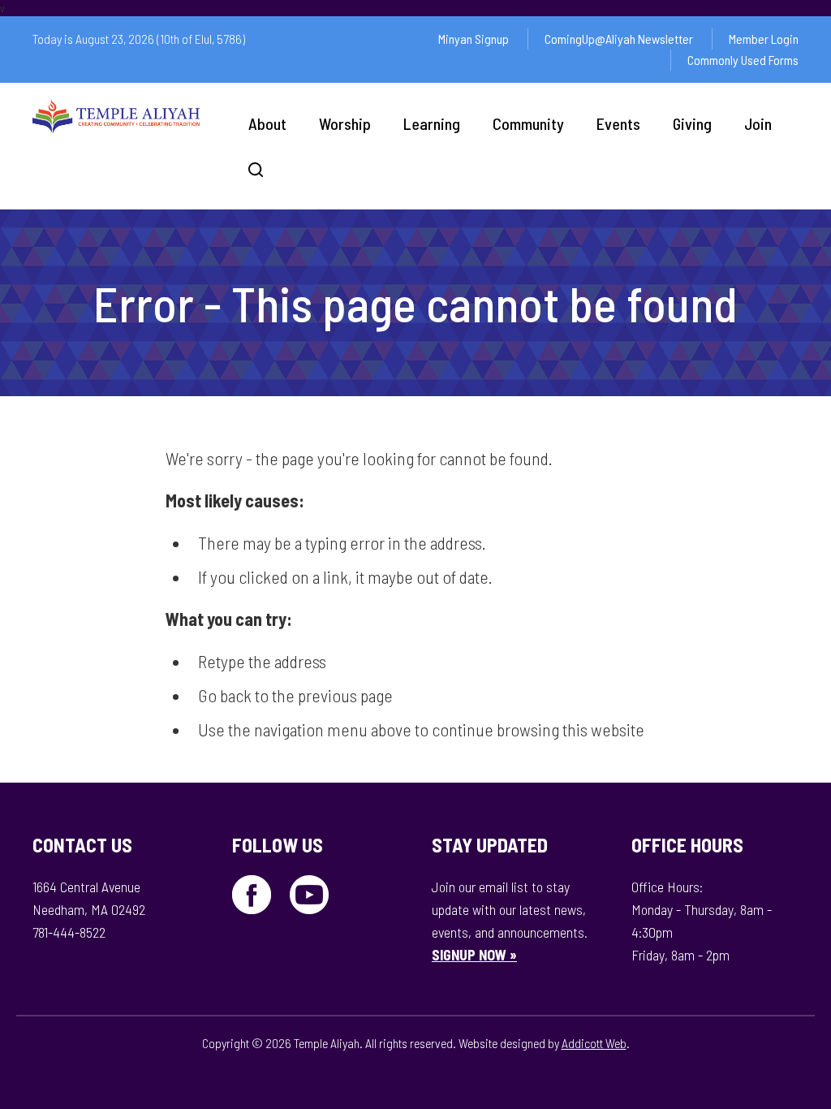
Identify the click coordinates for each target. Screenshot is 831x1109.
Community (528, 123)
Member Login (764, 38)
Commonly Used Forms (743, 59)
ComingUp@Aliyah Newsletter (619, 38)
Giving (692, 123)
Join (758, 123)
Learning (431, 123)
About (267, 123)
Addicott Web (594, 1043)
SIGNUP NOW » (474, 955)
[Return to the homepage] (116, 116)
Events (618, 123)
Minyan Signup (473, 38)
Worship (345, 123)
